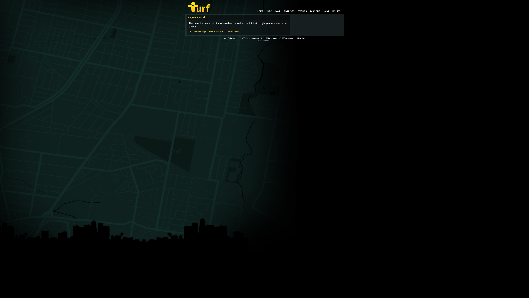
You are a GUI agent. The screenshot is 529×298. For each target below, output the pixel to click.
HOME (260, 11)
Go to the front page (197, 31)
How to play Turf (216, 31)
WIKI (326, 11)
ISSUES (336, 11)
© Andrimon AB (264, 41)
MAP (277, 11)
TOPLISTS (289, 11)
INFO (269, 11)
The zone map (232, 31)
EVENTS (302, 11)
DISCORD (315, 11)
